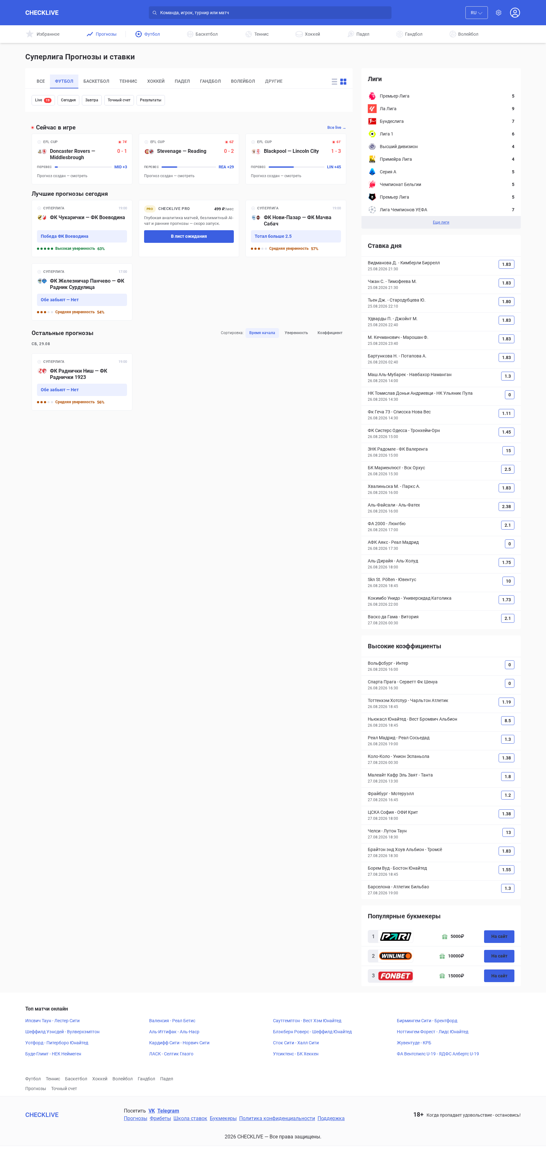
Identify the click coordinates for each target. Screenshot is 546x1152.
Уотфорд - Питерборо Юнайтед (56, 1042)
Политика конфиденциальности (277, 1118)
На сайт (499, 936)
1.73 (506, 599)
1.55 (506, 869)
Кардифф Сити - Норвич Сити (179, 1042)
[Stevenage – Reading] (189, 159)
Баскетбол (76, 1078)
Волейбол (122, 1078)
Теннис (53, 1078)
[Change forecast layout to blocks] (343, 82)
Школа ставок (190, 1118)
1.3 (508, 376)
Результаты (150, 100)
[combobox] (476, 12)
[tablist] (176, 81)
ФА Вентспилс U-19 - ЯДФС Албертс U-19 (438, 1053)
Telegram (168, 1111)
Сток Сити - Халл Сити (296, 1042)
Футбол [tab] (64, 81)
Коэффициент (330, 333)
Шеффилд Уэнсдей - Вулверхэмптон (62, 1031)
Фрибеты (160, 1118)
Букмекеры (223, 1118)
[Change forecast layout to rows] (334, 82)
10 (508, 581)
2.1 (508, 525)
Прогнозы (35, 1088)
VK (152, 1111)
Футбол (33, 1078)
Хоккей (99, 1078)
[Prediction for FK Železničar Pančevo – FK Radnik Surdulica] (82, 292)
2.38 (506, 506)
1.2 (508, 795)
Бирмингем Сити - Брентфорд (427, 1020)
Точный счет (119, 100)
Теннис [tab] (128, 81)
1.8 (508, 776)
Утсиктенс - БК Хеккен (295, 1053)
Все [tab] (41, 81)
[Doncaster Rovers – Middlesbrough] (82, 159)
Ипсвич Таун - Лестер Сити (52, 1020)
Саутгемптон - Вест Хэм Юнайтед (307, 1020)
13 (508, 832)
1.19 (506, 702)
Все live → (336, 127)
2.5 (508, 469)
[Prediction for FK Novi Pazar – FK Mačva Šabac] (296, 228)
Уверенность (296, 333)
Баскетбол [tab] (96, 81)
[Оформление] (498, 12)
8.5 (508, 720)
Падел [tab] (182, 81)
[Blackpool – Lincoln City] (296, 159)
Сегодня (68, 100)
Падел (166, 1078)
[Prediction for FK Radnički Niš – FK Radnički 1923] (82, 382)
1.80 (506, 301)
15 (508, 450)
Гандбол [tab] (210, 81)
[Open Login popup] (515, 12)
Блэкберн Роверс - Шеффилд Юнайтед (312, 1031)
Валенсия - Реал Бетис (172, 1020)
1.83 (506, 264)
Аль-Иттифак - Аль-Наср (174, 1031)
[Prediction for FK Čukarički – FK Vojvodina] (82, 228)
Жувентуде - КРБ (414, 1042)
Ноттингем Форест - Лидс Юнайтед (432, 1031)
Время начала (262, 333)
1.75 (506, 562)
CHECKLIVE (41, 12)
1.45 (506, 432)
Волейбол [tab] (243, 81)
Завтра (91, 100)
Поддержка (331, 1118)
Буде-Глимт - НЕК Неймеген (53, 1053)
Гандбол (146, 1078)
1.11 (506, 413)
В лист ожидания (189, 236)
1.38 (506, 757)
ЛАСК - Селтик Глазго (171, 1053)
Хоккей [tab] (156, 81)
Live (42, 100)
